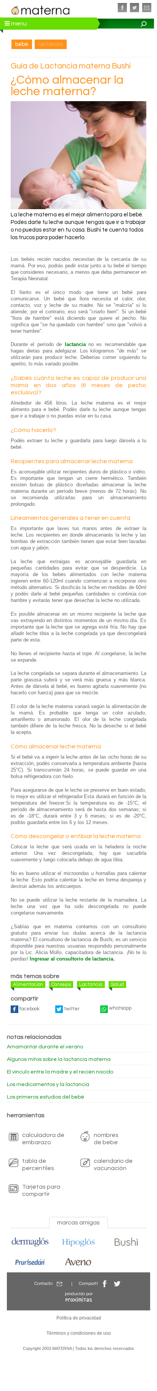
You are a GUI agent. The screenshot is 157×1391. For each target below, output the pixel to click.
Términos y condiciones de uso (78, 1333)
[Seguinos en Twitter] (134, 7)
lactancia (75, 344)
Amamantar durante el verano (45, 1047)
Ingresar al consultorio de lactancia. (72, 959)
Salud (117, 984)
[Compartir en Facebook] (105, 1283)
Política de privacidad (78, 1318)
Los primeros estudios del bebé (45, 1097)
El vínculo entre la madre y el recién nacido (60, 1072)
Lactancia (91, 984)
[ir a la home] (41, 9)
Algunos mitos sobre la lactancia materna (59, 1059)
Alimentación (28, 984)
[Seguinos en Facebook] (122, 7)
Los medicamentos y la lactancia (48, 1084)
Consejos (61, 984)
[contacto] (146, 7)
